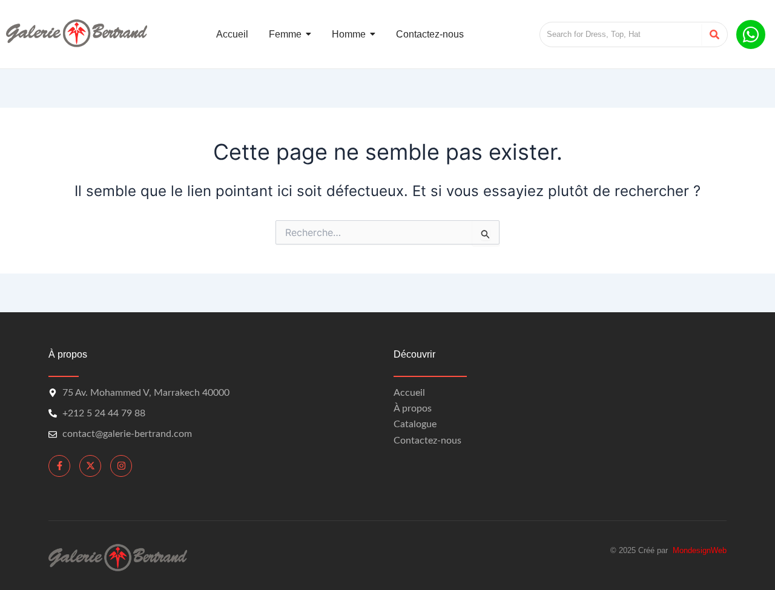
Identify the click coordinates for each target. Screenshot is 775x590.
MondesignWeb (700, 550)
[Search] (714, 34)
